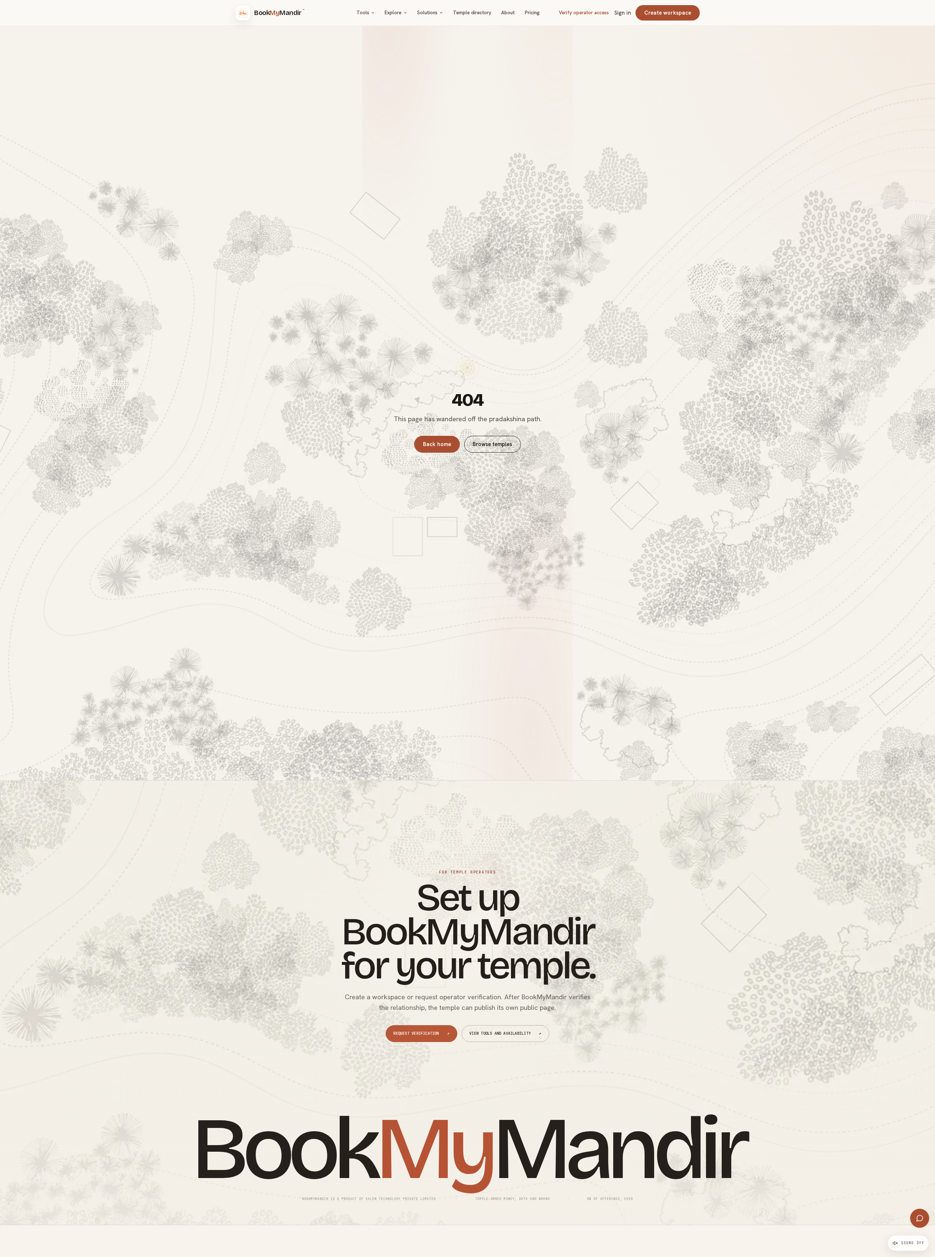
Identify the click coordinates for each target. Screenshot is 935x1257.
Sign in (622, 12)
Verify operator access (584, 13)
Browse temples (492, 444)
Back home (437, 444)
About (508, 13)
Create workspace (667, 12)
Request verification (421, 1033)
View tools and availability (505, 1033)
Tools (362, 13)
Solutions (427, 13)
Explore (393, 13)
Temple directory (472, 13)
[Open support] (919, 1218)
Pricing (532, 13)
